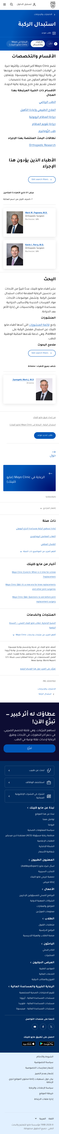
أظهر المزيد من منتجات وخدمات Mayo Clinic (36, 635)
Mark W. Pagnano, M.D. (36, 213)
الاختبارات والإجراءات (43, 15)
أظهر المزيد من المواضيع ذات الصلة (39, 552)
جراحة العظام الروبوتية (42, 117)
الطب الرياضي (47, 102)
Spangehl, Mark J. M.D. (23, 380)
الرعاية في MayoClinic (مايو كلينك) (18, 43)
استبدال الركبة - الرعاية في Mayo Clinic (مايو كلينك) (33, 425)
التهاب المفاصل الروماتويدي (43, 537)
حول (51, 43)
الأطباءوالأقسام (38, 43)
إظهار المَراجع (49, 508)
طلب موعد (46, 33)
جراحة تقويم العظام (44, 124)
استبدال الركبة (37, 25)
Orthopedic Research (42, 145)
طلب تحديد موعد (44, 435)
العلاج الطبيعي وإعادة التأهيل (38, 110)
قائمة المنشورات (39, 325)
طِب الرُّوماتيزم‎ (47, 131)
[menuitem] (50, 43)
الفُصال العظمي (48, 544)
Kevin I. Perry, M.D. (34, 245)
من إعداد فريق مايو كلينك (44, 418)
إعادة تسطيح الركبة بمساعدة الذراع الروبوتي (36, 529)
